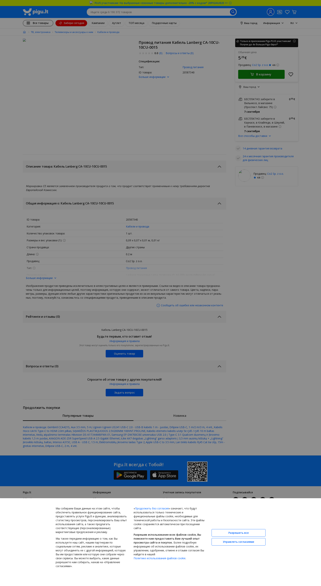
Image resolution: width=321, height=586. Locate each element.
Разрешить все (238, 533)
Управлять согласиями (238, 542)
